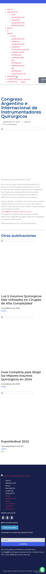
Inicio (8, 481)
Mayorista (10, 488)
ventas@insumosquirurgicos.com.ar (16, 212)
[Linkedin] (12, 518)
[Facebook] (3, 518)
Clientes (9, 491)
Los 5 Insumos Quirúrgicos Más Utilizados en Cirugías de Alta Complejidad (21, 299)
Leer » (4, 311)
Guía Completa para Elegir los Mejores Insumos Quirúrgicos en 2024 (21, 375)
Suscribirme (23, 544)
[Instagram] (7, 518)
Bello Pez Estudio (19, 571)
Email (4, 537)
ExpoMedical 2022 (15, 441)
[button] (5, 5)
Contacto (10, 493)
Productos (10, 483)
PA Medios (29, 571)
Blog (7, 486)
